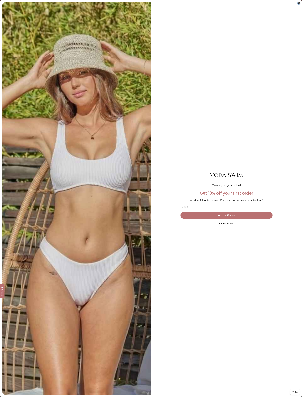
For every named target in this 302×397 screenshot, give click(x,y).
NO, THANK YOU (226, 223)
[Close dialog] (299, 3)
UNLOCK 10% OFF (226, 215)
